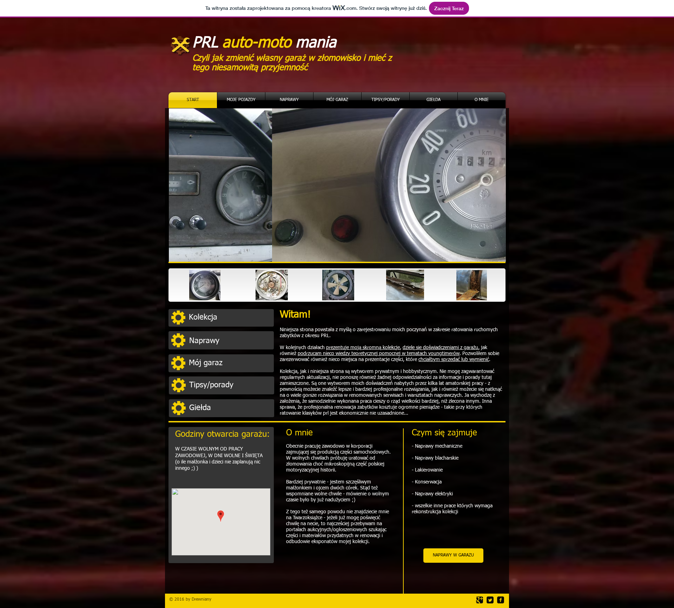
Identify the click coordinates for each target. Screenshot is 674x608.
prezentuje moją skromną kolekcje (363, 347)
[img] (205, 285)
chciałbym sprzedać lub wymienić (453, 359)
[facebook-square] (500, 599)
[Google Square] (479, 599)
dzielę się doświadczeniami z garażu (440, 347)
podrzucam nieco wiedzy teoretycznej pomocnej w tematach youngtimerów (379, 353)
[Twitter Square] (490, 599)
